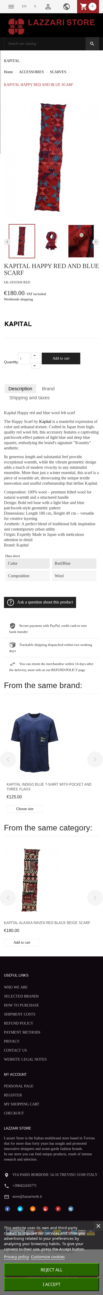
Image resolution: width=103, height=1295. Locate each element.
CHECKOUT (14, 1113)
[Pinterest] (58, 1208)
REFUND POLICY (18, 1023)
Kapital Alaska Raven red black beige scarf (47, 923)
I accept (51, 1284)
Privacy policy (16, 1256)
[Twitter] (20, 1208)
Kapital (45, 421)
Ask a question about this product (45, 602)
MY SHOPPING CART (21, 1104)
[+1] (35, 356)
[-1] (35, 366)
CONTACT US (15, 1050)
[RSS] (32, 1208)
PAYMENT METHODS (22, 1032)
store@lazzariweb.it (27, 1196)
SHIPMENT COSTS (19, 1014)
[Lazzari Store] (51, 26)
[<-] (8, 759)
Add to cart (61, 358)
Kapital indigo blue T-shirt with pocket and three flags (49, 786)
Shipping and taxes (29, 397)
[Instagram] (70, 1208)
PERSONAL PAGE (19, 1086)
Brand (48, 388)
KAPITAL (12, 61)
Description (20, 388)
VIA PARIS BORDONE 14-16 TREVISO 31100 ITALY (54, 1175)
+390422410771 (24, 1186)
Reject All (51, 1270)
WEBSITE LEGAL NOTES (25, 1059)
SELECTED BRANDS (21, 996)
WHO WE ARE (16, 987)
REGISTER (13, 1095)
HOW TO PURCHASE (21, 1005)
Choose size (25, 809)
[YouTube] (45, 1208)
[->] (95, 759)
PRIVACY (12, 1041)
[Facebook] (7, 1208)
